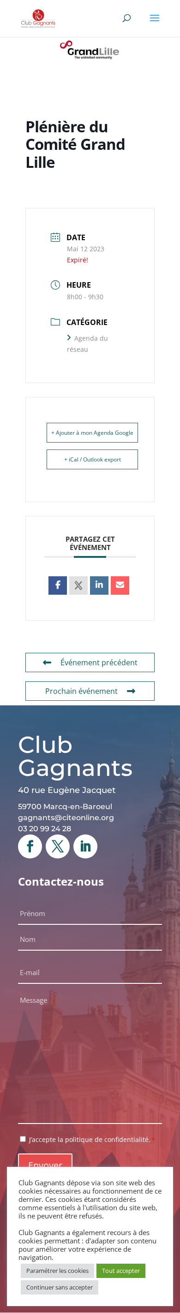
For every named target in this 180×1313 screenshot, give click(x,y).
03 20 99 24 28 (44, 828)
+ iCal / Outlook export (92, 459)
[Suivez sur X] (58, 846)
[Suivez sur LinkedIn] (85, 846)
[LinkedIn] (99, 585)
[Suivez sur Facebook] (30, 846)
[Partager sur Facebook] (57, 585)
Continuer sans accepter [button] (59, 1287)
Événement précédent (99, 662)
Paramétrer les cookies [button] (57, 1270)
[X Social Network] (78, 585)
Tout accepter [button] (121, 1270)
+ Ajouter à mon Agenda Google (92, 433)
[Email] (120, 585)
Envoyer (45, 1165)
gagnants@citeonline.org (66, 817)
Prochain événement (81, 691)
